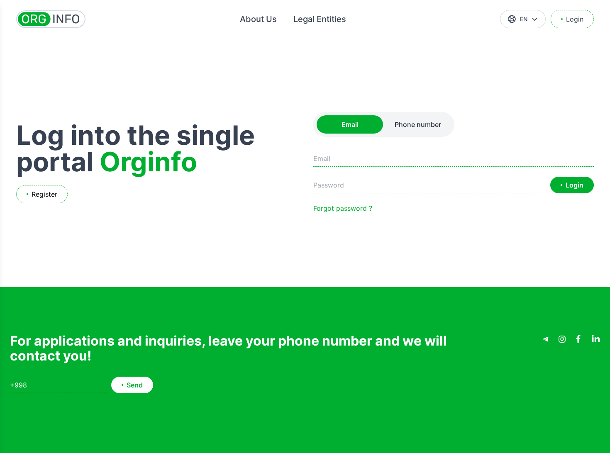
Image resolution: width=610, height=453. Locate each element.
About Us (258, 19)
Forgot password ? (342, 208)
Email (350, 124)
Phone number (418, 124)
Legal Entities (319, 19)
